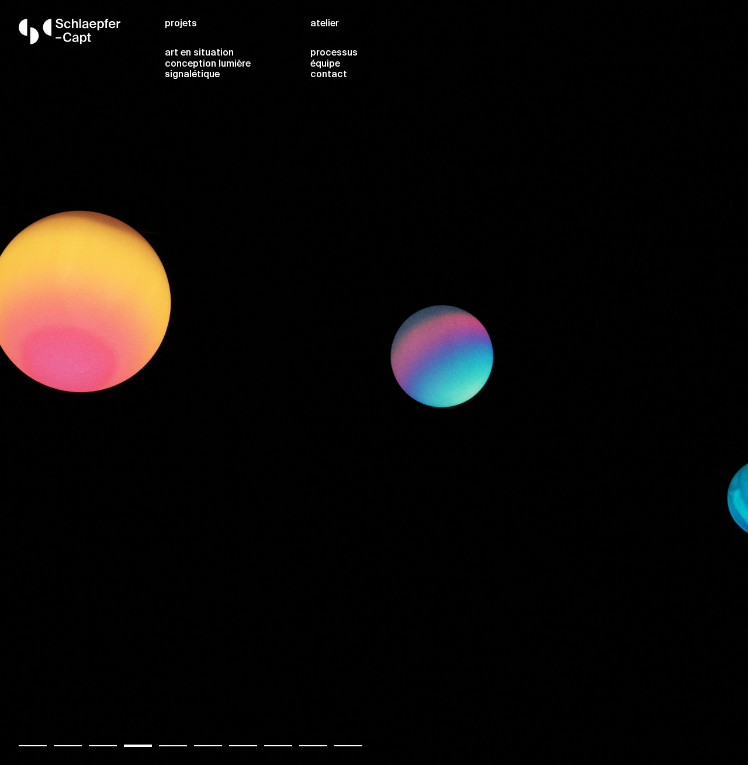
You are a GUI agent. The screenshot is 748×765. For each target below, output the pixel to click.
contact (328, 74)
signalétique (192, 74)
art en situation (199, 53)
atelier (324, 24)
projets (181, 24)
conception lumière (208, 64)
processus (334, 53)
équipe (325, 64)
